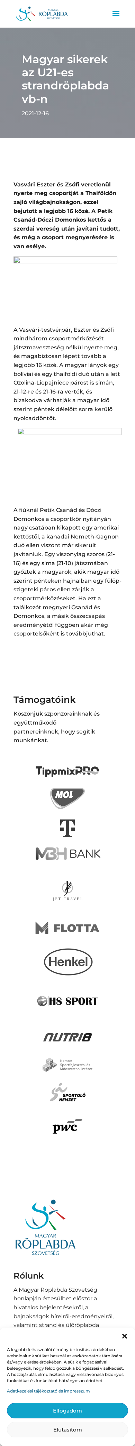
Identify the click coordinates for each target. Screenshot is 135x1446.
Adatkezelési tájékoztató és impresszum (48, 1391)
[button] (124, 1336)
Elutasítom (67, 1429)
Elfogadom (67, 1410)
